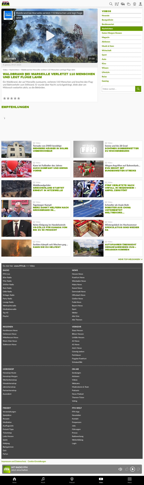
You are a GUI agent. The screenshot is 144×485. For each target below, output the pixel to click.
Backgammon (8, 447)
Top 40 (5, 313)
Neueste (105, 16)
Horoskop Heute (9, 373)
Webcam (134, 3)
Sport (104, 55)
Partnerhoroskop (9, 390)
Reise (104, 77)
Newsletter (76, 415)
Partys (5, 454)
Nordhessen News (10, 331)
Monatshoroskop (9, 383)
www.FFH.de (19, 266)
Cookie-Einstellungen (37, 461)
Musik (43, 482)
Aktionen (106, 42)
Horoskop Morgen (10, 376)
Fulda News (76, 302)
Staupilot (123, 3)
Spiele (5, 440)
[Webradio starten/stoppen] (132, 469)
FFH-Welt (77, 408)
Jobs (74, 426)
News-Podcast (78, 394)
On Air (75, 369)
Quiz (4, 450)
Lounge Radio (8, 302)
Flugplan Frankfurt (79, 359)
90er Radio (7, 281)
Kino (104, 64)
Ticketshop (7, 433)
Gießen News (77, 299)
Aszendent (7, 394)
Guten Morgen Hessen (112, 33)
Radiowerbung (77, 436)
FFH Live (6, 274)
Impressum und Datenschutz (13, 461)
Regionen (8, 327)
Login (74, 443)
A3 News (75, 341)
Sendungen (76, 373)
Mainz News (77, 285)
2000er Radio (8, 285)
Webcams (76, 383)
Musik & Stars (108, 46)
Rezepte (6, 419)
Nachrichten (14, 70)
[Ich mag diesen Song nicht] (138, 469)
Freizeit (7, 408)
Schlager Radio (8, 295)
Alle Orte (75, 316)
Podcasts (75, 390)
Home (14, 482)
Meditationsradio (9, 309)
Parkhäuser (76, 355)
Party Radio (7, 299)
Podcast (72, 482)
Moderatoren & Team (80, 387)
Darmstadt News (79, 292)
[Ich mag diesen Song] (127, 469)
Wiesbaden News (79, 281)
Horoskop (8, 369)
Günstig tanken (78, 352)
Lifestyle (106, 72)
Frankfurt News (78, 278)
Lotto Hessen (8, 436)
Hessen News (77, 274)
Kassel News (77, 288)
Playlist (117, 3)
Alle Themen (77, 320)
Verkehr (76, 327)
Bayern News (77, 306)
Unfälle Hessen (78, 338)
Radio (6, 270)
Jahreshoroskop (9, 387)
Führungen (76, 429)
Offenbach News (78, 295)
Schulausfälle (77, 362)
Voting (74, 401)
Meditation (7, 422)
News (75, 270)
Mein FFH (140, 3)
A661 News (77, 348)
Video (5, 70)
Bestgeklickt (107, 20)
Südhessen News (9, 345)
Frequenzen (76, 422)
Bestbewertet (108, 24)
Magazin (105, 37)
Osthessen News (9, 334)
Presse (74, 433)
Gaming (105, 81)
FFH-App (75, 412)
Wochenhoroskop (10, 380)
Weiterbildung (77, 440)
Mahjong (6, 443)
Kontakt (75, 419)
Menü (130, 482)
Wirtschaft (106, 51)
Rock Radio (7, 288)
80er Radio (7, 278)
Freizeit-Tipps (8, 429)
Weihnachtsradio (9, 306)
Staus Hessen (77, 331)
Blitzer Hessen (78, 334)
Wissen (105, 68)
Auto (104, 59)
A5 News (75, 345)
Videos (74, 380)
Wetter (129, 3)
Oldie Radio (7, 292)
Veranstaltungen (9, 412)
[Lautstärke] (120, 469)
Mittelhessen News (10, 338)
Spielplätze (7, 415)
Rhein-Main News (10, 341)
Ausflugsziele (8, 426)
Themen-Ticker (78, 398)
